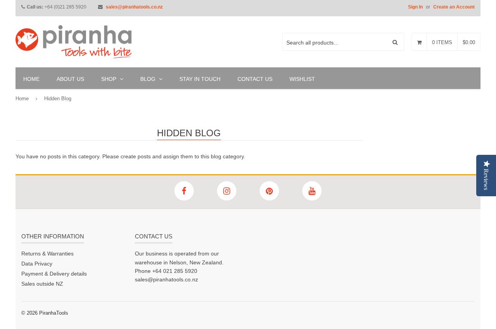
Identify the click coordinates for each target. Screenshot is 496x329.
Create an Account (454, 7)
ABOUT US (70, 79)
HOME (31, 79)
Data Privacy (36, 263)
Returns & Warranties (47, 253)
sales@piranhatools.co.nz (134, 7)
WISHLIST (302, 79)
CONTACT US (255, 79)
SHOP (109, 79)
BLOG (148, 79)
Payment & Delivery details (54, 274)
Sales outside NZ (42, 284)
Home (22, 98)
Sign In (415, 7)
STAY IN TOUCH (199, 79)
